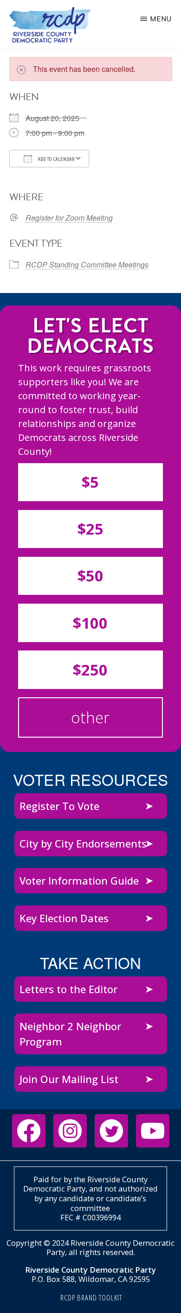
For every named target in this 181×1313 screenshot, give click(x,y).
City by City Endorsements (83, 843)
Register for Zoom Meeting (69, 218)
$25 (90, 528)
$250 (90, 669)
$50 (90, 575)
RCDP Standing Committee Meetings (87, 264)
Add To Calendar (56, 158)
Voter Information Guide (79, 880)
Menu (161, 18)
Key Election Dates (64, 918)
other (90, 717)
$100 (90, 622)
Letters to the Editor (68, 989)
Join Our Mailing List (68, 1079)
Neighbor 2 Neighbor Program (70, 1033)
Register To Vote (59, 806)
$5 (90, 482)
